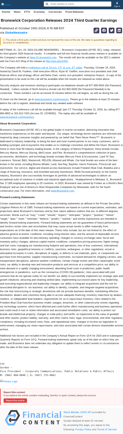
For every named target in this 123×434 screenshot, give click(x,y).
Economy (39, 11)
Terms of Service (107, 429)
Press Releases (74, 11)
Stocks (6, 11)
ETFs (27, 11)
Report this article (15, 400)
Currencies (55, 11)
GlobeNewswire (16, 32)
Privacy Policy (83, 429)
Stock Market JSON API (77, 412)
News (17, 11)
